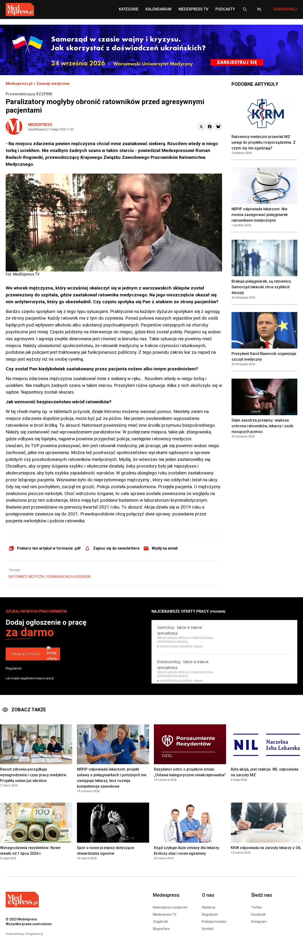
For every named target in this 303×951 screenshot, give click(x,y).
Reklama (208, 907)
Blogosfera (161, 929)
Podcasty (225, 9)
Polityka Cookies (214, 921)
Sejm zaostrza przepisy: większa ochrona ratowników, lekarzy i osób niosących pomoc (262, 426)
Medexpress (40, 124)
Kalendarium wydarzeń (170, 907)
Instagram (259, 921)
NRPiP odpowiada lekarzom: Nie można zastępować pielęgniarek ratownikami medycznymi (260, 215)
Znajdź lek (160, 921)
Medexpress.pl (19, 83)
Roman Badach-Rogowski (68, 577)
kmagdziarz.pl (34, 934)
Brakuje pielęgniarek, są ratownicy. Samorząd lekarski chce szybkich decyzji (262, 287)
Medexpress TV (164, 914)
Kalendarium (158, 9)
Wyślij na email (165, 548)
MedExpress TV (193, 9)
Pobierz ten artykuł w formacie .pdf (49, 548)
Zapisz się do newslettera (116, 548)
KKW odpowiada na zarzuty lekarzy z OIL (266, 847)
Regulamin (14, 668)
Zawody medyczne (53, 83)
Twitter (256, 907)
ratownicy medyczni (26, 577)
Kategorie (128, 9)
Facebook (258, 914)
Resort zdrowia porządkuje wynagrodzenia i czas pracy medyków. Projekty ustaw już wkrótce (33, 775)
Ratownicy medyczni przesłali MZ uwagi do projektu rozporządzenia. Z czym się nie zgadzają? (264, 142)
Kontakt (208, 929)
